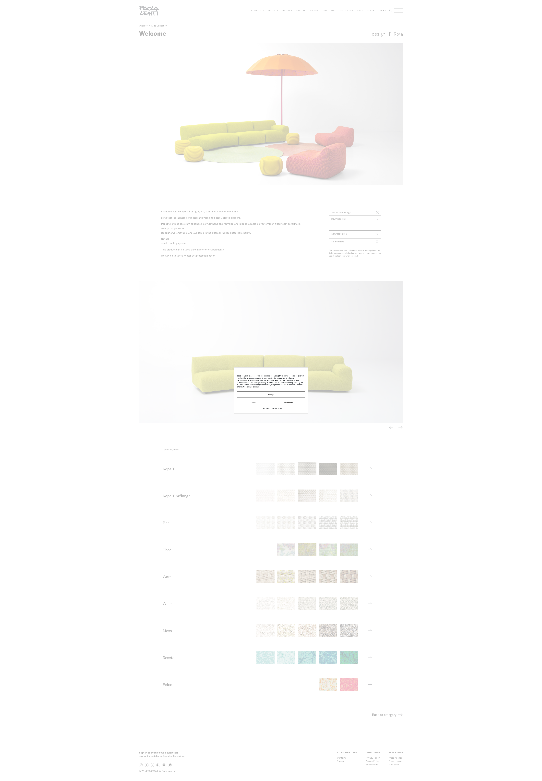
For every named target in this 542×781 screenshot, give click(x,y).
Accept (271, 394)
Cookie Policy (265, 408)
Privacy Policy (277, 408)
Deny (254, 402)
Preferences (288, 402)
